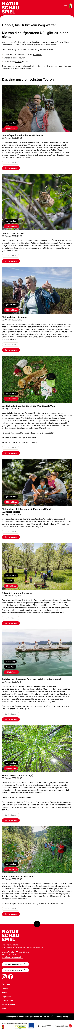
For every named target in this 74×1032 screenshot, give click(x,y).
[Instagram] (4, 977)
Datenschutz (7, 1000)
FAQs (4, 992)
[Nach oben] (37, 924)
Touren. (22, 58)
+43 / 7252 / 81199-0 (11, 954)
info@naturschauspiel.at (12, 957)
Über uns (6, 984)
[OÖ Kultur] (44, 1026)
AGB (4, 1008)
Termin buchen (11, 168)
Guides (18, 61)
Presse (5, 988)
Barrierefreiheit (8, 1004)
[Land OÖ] (18, 1026)
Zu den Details (10, 163)
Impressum (6, 996)
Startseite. (37, 54)
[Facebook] (10, 977)
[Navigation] (65, 6)
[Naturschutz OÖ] (63, 1026)
